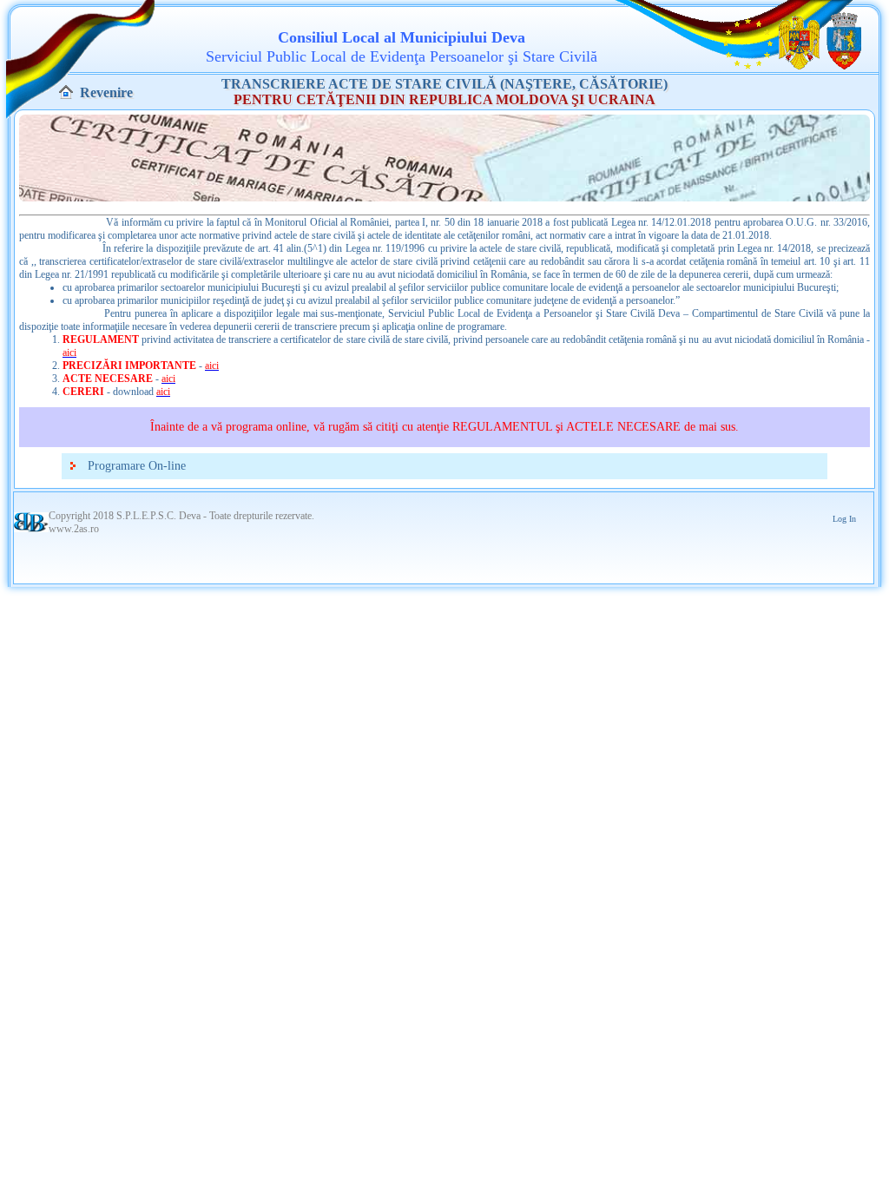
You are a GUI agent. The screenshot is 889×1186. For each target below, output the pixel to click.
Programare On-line (137, 465)
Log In (844, 519)
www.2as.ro (74, 529)
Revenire (106, 92)
